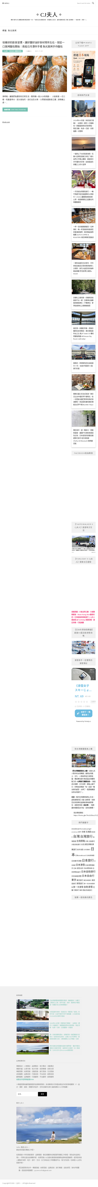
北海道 (88, 832)
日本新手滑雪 (76, 861)
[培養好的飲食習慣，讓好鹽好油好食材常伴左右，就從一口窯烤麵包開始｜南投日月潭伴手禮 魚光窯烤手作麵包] (34, 74)
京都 (83, 832)
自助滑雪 (88, 886)
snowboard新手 (76, 832)
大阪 (86, 841)
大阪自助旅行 (76, 844)
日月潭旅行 (87, 849)
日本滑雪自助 (88, 868)
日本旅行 (88, 860)
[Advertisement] (83, 938)
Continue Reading (18, 109)
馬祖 (84, 890)
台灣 (76, 836)
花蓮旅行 (76, 890)
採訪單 (86, 805)
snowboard (76, 829)
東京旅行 (80, 880)
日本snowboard (80, 855)
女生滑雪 (84, 844)
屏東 (90, 844)
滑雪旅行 (80, 883)
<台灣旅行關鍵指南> (83, 781)
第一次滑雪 (78, 887)
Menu (7, 3)
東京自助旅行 (88, 880)
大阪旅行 (92, 841)
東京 (73, 879)
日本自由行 (88, 875)
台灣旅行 (86, 836)
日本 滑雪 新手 (78, 868)
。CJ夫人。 (49, 15)
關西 (81, 890)
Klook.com (6, 122)
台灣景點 (80, 840)
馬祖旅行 (89, 890)
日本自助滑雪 (76, 876)
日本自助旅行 (88, 871)
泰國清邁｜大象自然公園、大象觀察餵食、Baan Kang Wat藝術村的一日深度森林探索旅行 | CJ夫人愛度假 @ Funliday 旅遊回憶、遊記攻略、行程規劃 (83, 617)
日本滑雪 (80, 864)
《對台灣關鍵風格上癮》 (79, 771)
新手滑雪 (80, 850)
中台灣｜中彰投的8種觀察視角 (13, 51)
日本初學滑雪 (90, 855)
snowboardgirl (86, 829)
